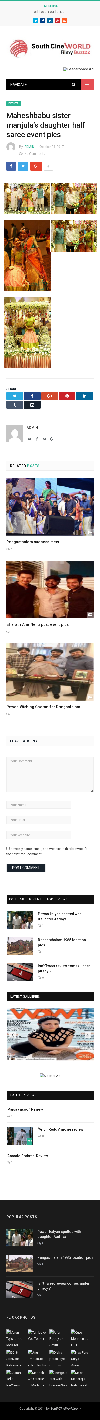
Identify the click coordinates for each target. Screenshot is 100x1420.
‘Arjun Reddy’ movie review (60, 1129)
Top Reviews (57, 899)
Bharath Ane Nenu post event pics (37, 624)
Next (88, 1035)
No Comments (35, 154)
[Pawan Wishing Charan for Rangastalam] (50, 672)
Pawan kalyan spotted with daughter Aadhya (60, 916)
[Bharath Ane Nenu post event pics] (50, 589)
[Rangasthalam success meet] (50, 507)
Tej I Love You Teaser (49, 12)
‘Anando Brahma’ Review (27, 1156)
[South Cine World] (50, 47)
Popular (16, 899)
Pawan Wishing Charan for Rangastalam (43, 706)
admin (29, 147)
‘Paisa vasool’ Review (25, 1109)
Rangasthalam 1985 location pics (62, 942)
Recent (35, 899)
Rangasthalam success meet (32, 542)
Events (13, 103)
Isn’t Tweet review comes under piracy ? (64, 968)
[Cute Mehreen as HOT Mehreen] (50, 1034)
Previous (12, 1035)
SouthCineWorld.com (66, 1408)
